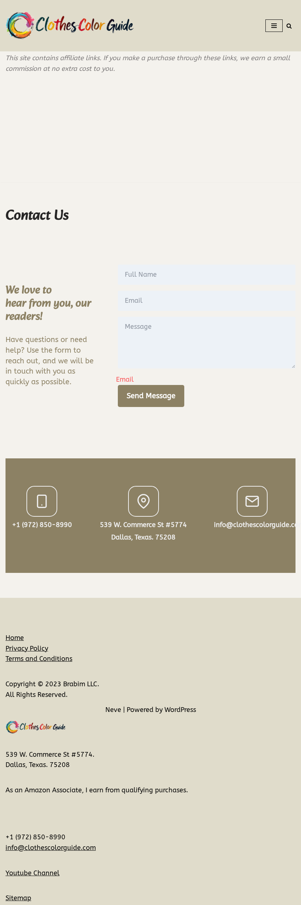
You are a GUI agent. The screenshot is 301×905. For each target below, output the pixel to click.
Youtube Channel (32, 873)
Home (15, 638)
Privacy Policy (27, 648)
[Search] (289, 26)
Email (125, 379)
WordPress (180, 710)
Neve (113, 710)
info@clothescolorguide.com (51, 848)
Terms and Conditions (39, 659)
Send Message (151, 396)
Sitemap (18, 898)
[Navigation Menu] (274, 25)
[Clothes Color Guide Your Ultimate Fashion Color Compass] (70, 25)
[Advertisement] (150, 130)
